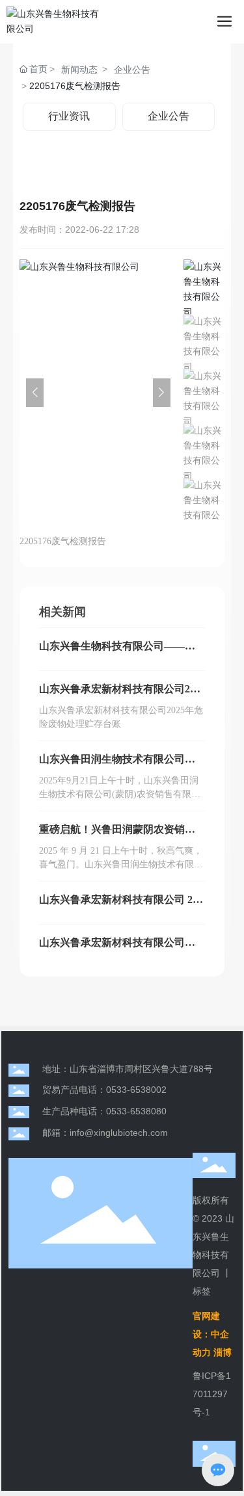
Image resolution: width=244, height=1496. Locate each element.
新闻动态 (79, 69)
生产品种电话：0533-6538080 (104, 1111)
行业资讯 (69, 116)
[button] (161, 392)
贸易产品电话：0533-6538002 (104, 1089)
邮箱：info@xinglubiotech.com (105, 1132)
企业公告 (132, 69)
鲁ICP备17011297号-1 (212, 1394)
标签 (202, 1291)
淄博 (222, 1352)
